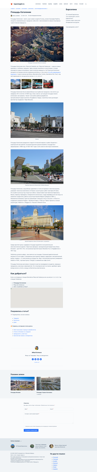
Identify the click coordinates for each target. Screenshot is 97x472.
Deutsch (55, 463)
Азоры (60, 3)
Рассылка (16, 320)
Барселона (38, 3)
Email (51, 409)
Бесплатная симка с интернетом (23, 335)
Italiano (55, 465)
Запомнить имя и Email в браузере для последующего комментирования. (41, 426)
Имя (26, 409)
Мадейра (56, 3)
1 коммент (39, 394)
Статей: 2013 (36, 362)
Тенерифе (44, 3)
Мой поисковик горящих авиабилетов (25, 329)
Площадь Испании (15, 392)
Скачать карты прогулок (73, 20)
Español (55, 469)
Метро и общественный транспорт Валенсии (61, 446)
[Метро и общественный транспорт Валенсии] (51, 446)
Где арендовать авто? (72, 27)
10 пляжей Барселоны (72, 14)
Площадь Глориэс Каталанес (44, 392)
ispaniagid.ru (19, 4)
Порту (71, 3)
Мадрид (50, 3)
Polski (54, 467)
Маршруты (36, 462)
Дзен (15, 322)
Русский (81, 3)
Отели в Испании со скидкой (22, 331)
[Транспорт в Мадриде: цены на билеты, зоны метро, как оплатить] (32, 446)
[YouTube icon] (41, 359)
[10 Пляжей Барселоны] (13, 446)
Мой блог (66, 3)
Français (55, 459)
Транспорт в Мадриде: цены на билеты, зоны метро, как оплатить (40, 446)
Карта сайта (30, 462)
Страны (76, 3)
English (55, 461)
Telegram (16, 318)
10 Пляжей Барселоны (21, 446)
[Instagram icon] (38, 359)
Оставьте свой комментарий (32, 413)
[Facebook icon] (33, 359)
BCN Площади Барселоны (35, 15)
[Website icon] (35, 359)
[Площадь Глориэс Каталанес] (49, 383)
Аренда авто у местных (20, 333)
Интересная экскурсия (72, 22)
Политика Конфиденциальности (18, 462)
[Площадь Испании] (23, 383)
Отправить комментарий (31, 430)
